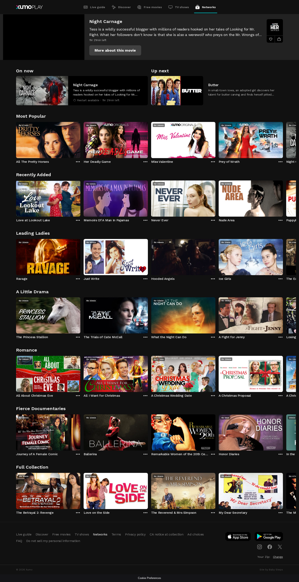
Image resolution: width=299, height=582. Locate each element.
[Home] (29, 7)
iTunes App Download (238, 537)
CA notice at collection (166, 534)
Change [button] (278, 556)
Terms (116, 534)
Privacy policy (135, 534)
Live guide (97, 7)
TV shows (182, 7)
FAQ (19, 541)
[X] (280, 547)
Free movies (153, 7)
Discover (124, 7)
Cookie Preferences (149, 578)
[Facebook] (270, 547)
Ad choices (195, 534)
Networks (209, 7)
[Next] (283, 139)
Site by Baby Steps (271, 569)
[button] (115, 50)
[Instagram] (259, 547)
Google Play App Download (269, 537)
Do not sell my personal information (53, 541)
